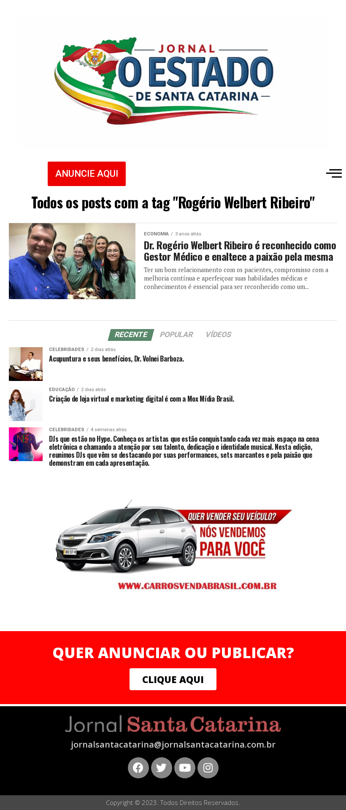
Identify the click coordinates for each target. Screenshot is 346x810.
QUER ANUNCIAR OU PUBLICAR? (173, 652)
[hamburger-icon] (332, 173)
